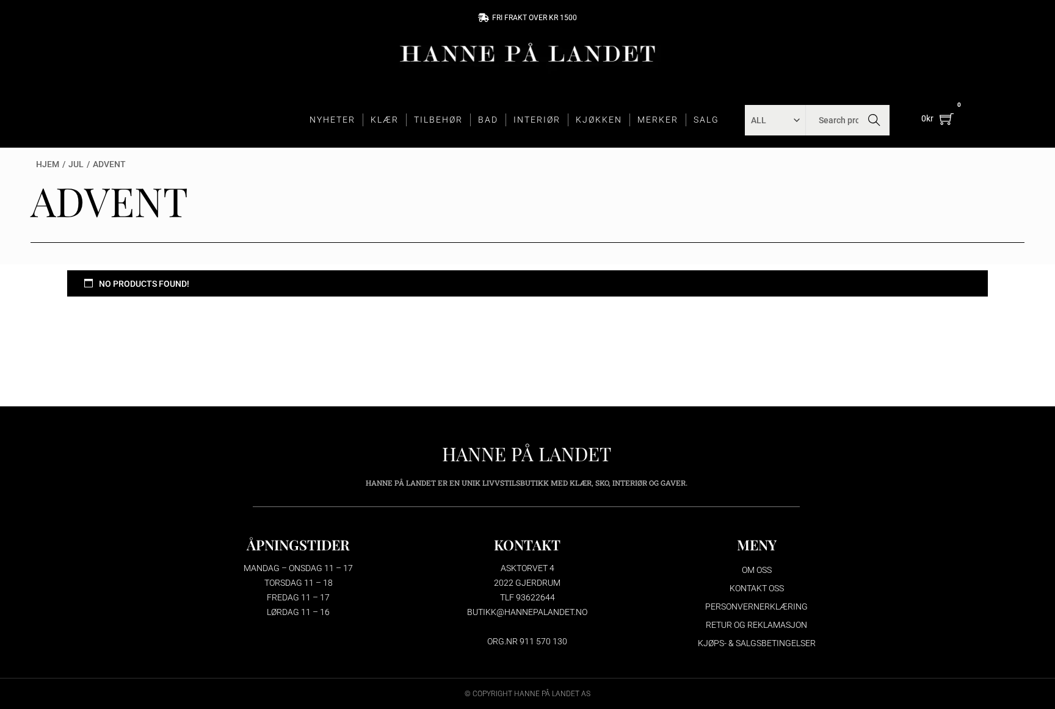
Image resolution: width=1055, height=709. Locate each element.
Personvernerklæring (756, 606)
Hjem (47, 164)
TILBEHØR (438, 119)
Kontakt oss (757, 588)
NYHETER (332, 119)
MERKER (657, 119)
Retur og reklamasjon (756, 625)
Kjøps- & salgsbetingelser (757, 643)
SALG (706, 119)
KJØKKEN (599, 119)
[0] (947, 119)
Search (874, 120)
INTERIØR (536, 119)
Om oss (757, 570)
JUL (76, 164)
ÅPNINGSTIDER (298, 544)
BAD (488, 119)
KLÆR (385, 119)
